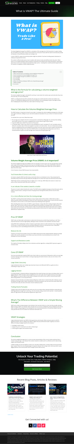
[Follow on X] (30, 425)
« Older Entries (10, 414)
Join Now (51, 3)
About (24, 3)
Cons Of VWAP (17, 79)
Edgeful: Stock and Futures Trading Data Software (35, 397)
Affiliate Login (42, 433)
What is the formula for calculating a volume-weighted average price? (29, 73)
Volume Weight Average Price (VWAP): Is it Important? (25, 76)
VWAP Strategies (17, 82)
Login (57, 3)
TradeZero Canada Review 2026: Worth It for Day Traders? (16, 397)
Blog (46, 3)
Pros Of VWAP (17, 78)
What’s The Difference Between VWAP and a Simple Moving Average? (28, 81)
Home (20, 3)
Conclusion (16, 84)
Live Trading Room (31, 3)
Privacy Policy (26, 433)
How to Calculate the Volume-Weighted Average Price (25, 75)
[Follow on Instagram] (39, 425)
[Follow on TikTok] (43, 425)
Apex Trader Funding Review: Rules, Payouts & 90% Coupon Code (57, 398)
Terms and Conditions (11, 433)
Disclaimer (20, 433)
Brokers (42, 3)
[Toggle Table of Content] (60, 72)
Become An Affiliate (34, 433)
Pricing (37, 3)
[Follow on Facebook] (35, 425)
